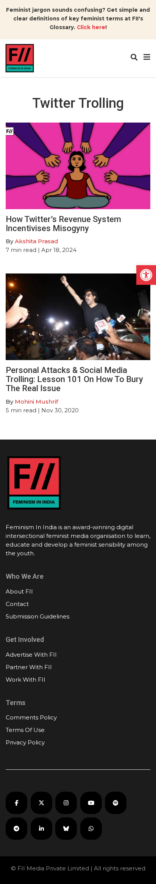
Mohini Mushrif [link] (36, 401)
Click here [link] (91, 27)
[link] (146, 275)
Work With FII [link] (25, 679)
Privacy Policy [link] (25, 742)
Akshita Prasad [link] (36, 241)
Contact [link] (17, 603)
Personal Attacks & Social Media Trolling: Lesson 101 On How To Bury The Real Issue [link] (74, 379)
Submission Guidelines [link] (37, 616)
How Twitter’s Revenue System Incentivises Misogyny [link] (63, 223)
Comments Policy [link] (31, 717)
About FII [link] (19, 591)
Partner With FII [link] (29, 667)
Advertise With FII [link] (31, 654)
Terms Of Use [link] (25, 729)
